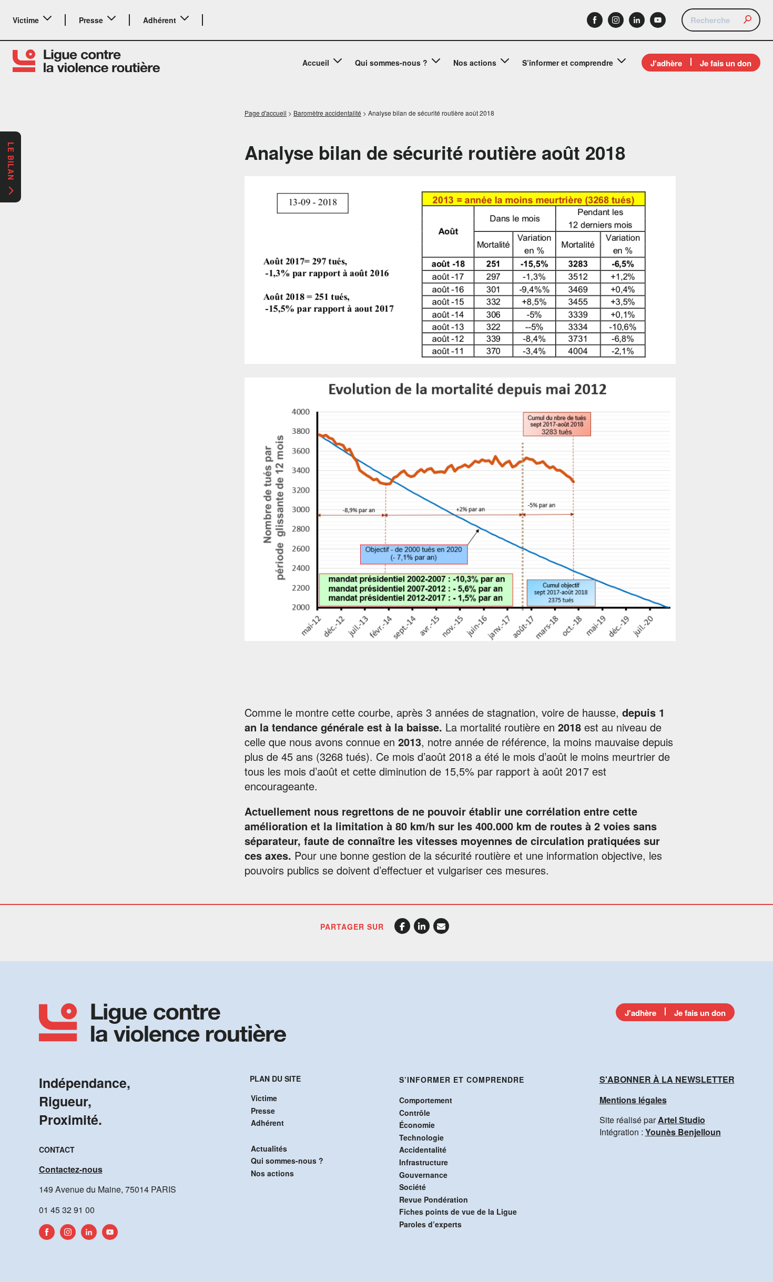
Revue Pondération (433, 1199)
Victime (26, 20)
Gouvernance (423, 1174)
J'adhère (666, 63)
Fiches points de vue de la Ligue (458, 1211)
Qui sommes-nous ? (391, 62)
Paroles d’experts (430, 1224)
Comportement (425, 1100)
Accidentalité (422, 1149)
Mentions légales (633, 1100)
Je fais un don (725, 63)
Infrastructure (423, 1162)
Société (412, 1187)
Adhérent (159, 20)
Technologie (421, 1137)
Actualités (269, 1148)
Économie (417, 1125)
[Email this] (441, 926)
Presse (91, 20)
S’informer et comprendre (567, 62)
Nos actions (474, 62)
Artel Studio (681, 1120)
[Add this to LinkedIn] (422, 926)
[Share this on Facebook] (402, 926)
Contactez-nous (71, 1169)
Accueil (315, 62)
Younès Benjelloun (683, 1132)
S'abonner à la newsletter (667, 1079)
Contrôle (414, 1112)
